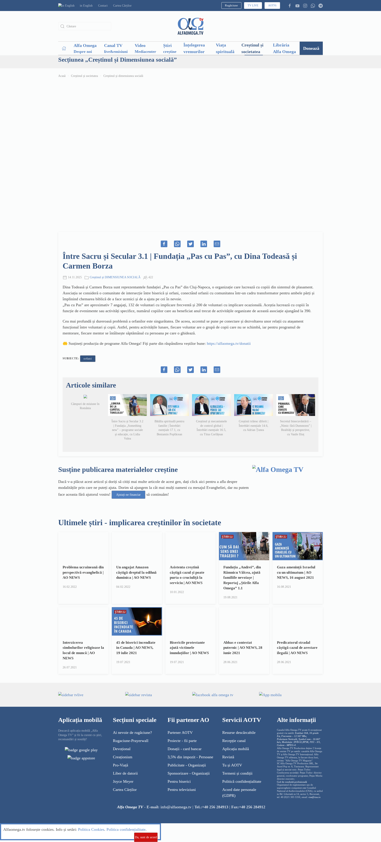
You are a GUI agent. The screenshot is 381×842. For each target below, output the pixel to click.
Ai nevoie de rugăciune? (132, 732)
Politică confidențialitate (241, 781)
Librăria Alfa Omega (284, 48)
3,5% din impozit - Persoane (190, 757)
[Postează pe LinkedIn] (203, 244)
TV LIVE (253, 5)
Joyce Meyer (123, 781)
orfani (88, 358)
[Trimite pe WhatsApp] (177, 244)
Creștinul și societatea (252, 48)
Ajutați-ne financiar (128, 494)
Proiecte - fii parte (182, 740)
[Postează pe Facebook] (164, 244)
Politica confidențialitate (126, 829)
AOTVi (272, 5)
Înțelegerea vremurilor (194, 48)
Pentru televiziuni (182, 789)
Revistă (228, 757)
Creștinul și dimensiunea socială (123, 76)
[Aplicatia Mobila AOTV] (81, 757)
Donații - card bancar (185, 749)
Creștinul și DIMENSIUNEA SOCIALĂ (115, 277)
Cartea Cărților (122, 5)
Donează (311, 48)
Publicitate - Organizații (187, 765)
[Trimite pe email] (217, 244)
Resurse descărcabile (239, 732)
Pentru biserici (179, 781)
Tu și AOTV (232, 765)
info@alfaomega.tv (176, 807)
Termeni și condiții (237, 773)
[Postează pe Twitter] (190, 244)
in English (86, 5)
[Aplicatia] (81, 749)
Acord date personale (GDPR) (239, 792)
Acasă (61, 76)
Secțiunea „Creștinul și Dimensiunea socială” (117, 59)
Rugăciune (231, 5)
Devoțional (122, 749)
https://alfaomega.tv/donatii (229, 343)
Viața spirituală (225, 48)
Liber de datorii (125, 773)
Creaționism (122, 757)
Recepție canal (234, 740)
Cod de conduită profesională (292, 782)
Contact (103, 5)
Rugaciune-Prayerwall (130, 740)
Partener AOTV (180, 732)
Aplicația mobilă (235, 749)
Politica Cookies (91, 829)
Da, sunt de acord (146, 837)
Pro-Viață (120, 765)
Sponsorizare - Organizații (189, 773)
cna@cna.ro (314, 797)
